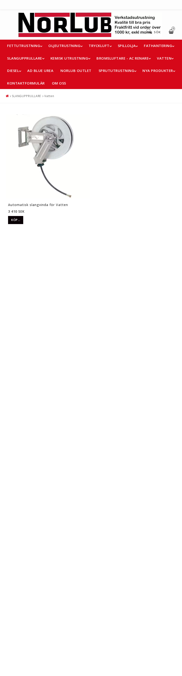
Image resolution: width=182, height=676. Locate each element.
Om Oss (59, 83)
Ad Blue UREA (40, 70)
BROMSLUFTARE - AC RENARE (122, 58)
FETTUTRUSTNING (23, 45)
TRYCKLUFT (99, 45)
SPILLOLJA (127, 45)
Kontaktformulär (26, 83)
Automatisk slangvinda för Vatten (38, 204)
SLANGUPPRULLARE (24, 58)
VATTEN (164, 58)
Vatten (49, 96)
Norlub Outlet (75, 70)
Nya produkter (157, 70)
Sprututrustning (116, 70)
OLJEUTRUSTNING (64, 45)
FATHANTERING (158, 45)
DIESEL (13, 70)
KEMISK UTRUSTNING (69, 58)
